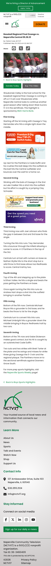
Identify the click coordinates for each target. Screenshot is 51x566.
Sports (7, 446)
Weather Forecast (41, 15)
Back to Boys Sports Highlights (18, 80)
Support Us (9, 463)
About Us (8, 438)
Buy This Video (31, 86)
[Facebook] (5, 519)
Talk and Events (12, 450)
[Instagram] (26, 519)
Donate (40, 24)
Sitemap (26, 563)
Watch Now (9, 455)
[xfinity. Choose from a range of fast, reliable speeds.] (25, 216)
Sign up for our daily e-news (21, 529)
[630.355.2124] (12, 488)
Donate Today (12, 86)
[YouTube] (33, 519)
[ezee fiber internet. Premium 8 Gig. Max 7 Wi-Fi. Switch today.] (25, 137)
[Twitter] (12, 519)
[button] (6, 24)
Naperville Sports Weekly (19, 372)
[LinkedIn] (19, 519)
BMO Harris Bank (25, 110)
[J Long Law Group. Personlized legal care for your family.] (25, 152)
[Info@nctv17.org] (14, 494)
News (6, 442)
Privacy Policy (29, 559)
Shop (6, 459)
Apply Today (25, 8)
